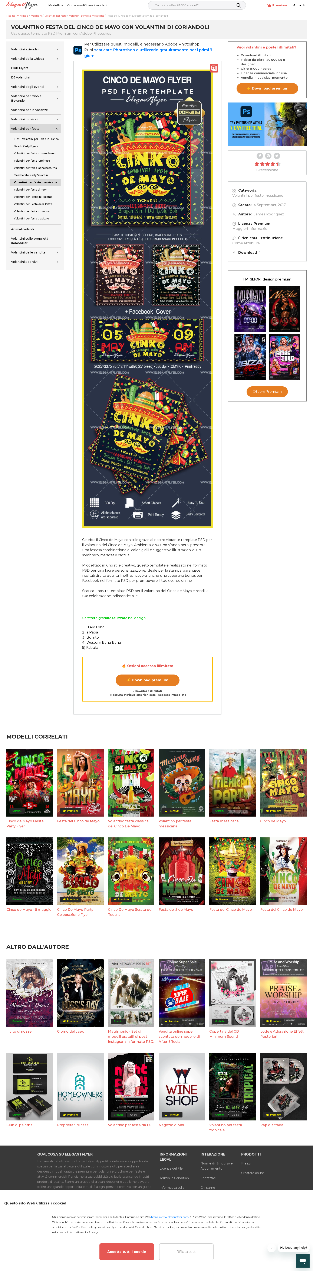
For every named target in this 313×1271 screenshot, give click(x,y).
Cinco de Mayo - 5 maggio (29, 910)
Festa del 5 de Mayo (176, 910)
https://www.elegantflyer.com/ (170, 1216)
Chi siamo (208, 1188)
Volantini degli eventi (27, 87)
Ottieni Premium (267, 392)
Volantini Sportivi (24, 262)
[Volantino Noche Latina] (284, 309)
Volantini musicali (24, 119)
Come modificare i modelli (87, 5)
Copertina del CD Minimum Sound (224, 1034)
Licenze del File (171, 1168)
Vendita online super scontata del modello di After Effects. (179, 1036)
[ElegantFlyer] (22, 5)
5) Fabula (90, 648)
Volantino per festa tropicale (225, 1127)
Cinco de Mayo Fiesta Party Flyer (25, 823)
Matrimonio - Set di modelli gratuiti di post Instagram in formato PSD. (131, 1036)
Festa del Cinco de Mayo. (78, 821)
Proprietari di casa (73, 1125)
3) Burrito (90, 637)
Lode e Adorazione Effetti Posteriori (282, 1034)
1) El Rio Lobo (93, 627)
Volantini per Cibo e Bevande (26, 98)
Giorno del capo (70, 1031)
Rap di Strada (271, 1125)
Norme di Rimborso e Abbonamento (217, 1165)
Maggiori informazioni (251, 229)
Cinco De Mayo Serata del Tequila (130, 912)
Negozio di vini (171, 1125)
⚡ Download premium (147, 680)
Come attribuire (246, 243)
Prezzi (246, 1163)
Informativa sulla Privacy (82, 1232)
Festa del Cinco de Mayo (230, 910)
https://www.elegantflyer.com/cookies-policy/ (160, 1222)
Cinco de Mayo (273, 821)
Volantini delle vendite (28, 252)
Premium (279, 5)
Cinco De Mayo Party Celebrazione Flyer (75, 912)
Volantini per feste (25, 129)
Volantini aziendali (25, 49)
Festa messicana (224, 821)
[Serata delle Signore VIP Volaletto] (284, 357)
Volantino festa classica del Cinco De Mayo (128, 823)
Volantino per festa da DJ (129, 1125)
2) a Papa (90, 632)
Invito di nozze (19, 1031)
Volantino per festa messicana (175, 823)
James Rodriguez (269, 214)
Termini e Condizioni (175, 1178)
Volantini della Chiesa (27, 59)
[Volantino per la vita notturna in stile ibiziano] (250, 357)
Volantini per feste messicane (257, 196)
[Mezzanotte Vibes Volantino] (250, 309)
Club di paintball (20, 1125)
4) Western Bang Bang (101, 642)
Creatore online (252, 1173)
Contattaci (208, 1178)
